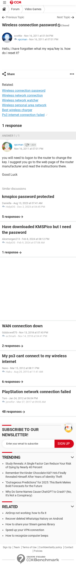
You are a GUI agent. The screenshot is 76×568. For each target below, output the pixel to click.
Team (17, 547)
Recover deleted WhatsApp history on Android (34, 518)
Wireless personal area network (24, 105)
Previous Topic (15, 17)
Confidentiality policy (50, 547)
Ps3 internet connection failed (23, 115)
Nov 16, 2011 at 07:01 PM (43, 39)
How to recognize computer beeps (26, 535)
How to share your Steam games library (30, 524)
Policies (38, 551)
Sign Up (7, 547)
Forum (15, 9)
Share (11, 74)
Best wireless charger (17, 110)
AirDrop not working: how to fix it (25, 513)
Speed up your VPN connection (24, 530)
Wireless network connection (22, 95)
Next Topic (63, 17)
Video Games (33, 9)
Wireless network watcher (20, 100)
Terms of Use (29, 547)
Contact (68, 547)
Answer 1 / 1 (11, 135)
